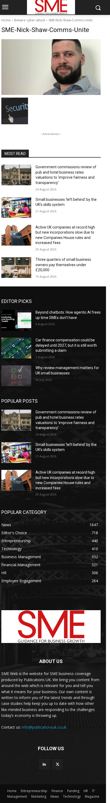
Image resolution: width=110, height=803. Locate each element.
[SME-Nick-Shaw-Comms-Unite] (51, 67)
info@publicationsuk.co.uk (44, 727)
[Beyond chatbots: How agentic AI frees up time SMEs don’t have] (16, 320)
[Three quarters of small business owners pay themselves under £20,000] (16, 267)
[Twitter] (57, 764)
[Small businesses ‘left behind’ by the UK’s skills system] (16, 207)
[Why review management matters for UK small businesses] (16, 375)
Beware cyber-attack (29, 20)
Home (6, 20)
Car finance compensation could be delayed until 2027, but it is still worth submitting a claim (66, 345)
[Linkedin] (44, 764)
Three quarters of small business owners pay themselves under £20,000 (63, 264)
